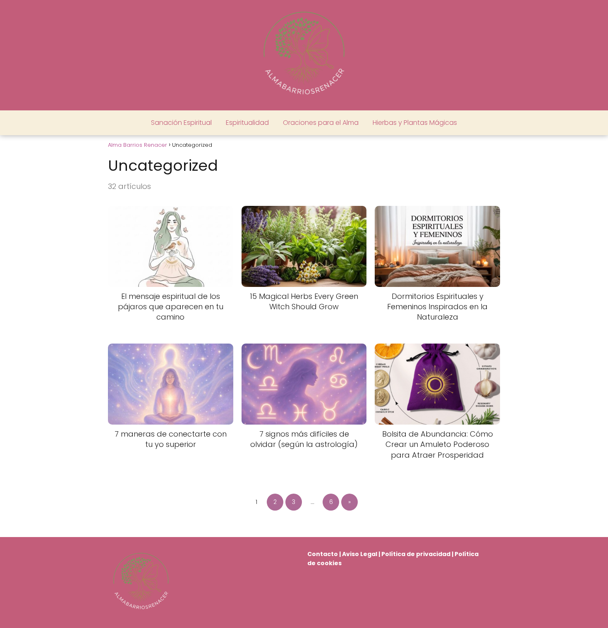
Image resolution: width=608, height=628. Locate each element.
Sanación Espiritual (181, 122)
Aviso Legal (359, 554)
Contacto (322, 554)
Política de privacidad (415, 554)
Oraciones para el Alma (321, 122)
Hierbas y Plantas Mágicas (415, 122)
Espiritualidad (247, 122)
